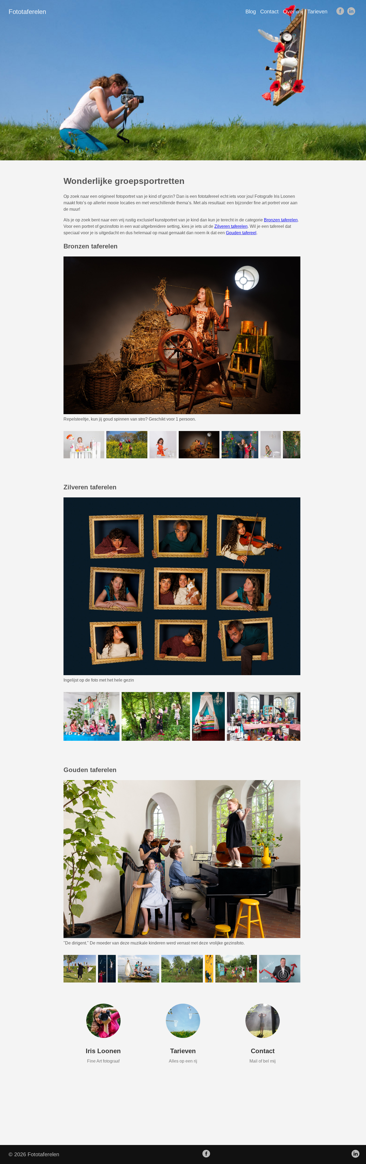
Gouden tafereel (241, 232)
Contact (269, 11)
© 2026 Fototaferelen (34, 1154)
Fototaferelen (27, 11)
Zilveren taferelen (231, 226)
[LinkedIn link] (351, 11)
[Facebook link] (340, 11)
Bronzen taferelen (281, 220)
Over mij (293, 11)
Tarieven (317, 11)
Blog (250, 11)
